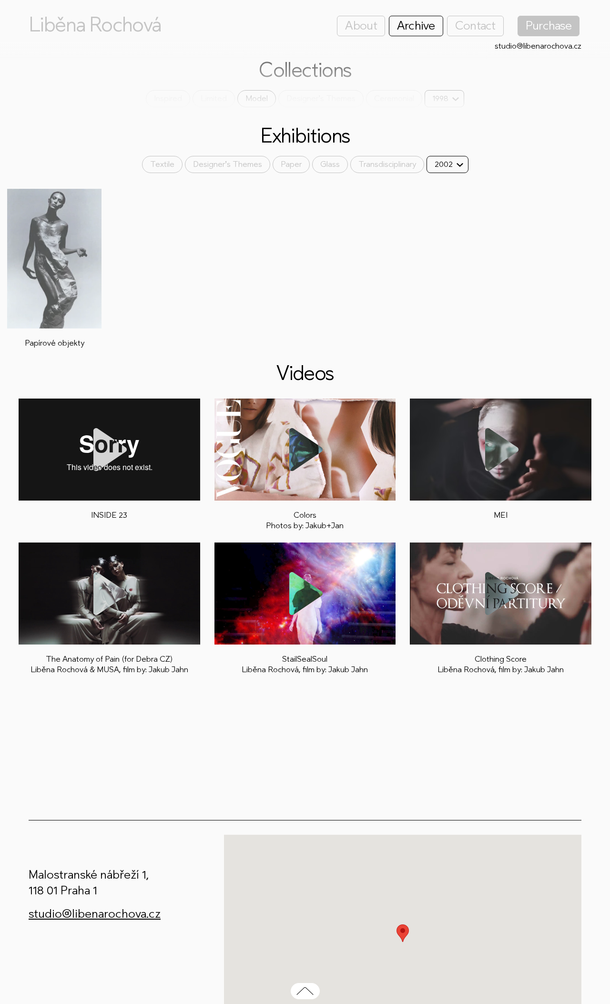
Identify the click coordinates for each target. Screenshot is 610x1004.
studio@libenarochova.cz (538, 46)
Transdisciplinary (387, 164)
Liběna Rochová (95, 25)
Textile (162, 164)
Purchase (548, 25)
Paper (291, 164)
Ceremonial (394, 98)
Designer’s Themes (321, 98)
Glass (330, 164)
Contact (475, 25)
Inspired (168, 98)
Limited (214, 98)
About (360, 25)
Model (256, 98)
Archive (416, 25)
